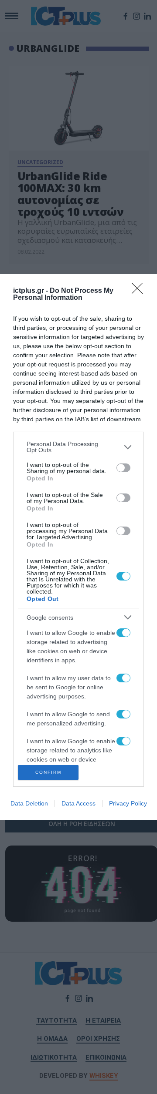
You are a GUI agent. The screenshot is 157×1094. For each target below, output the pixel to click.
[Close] (140, 291)
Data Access (78, 803)
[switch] (123, 467)
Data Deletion (29, 803)
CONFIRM (48, 772)
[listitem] (78, 447)
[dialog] (78, 546)
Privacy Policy (128, 803)
